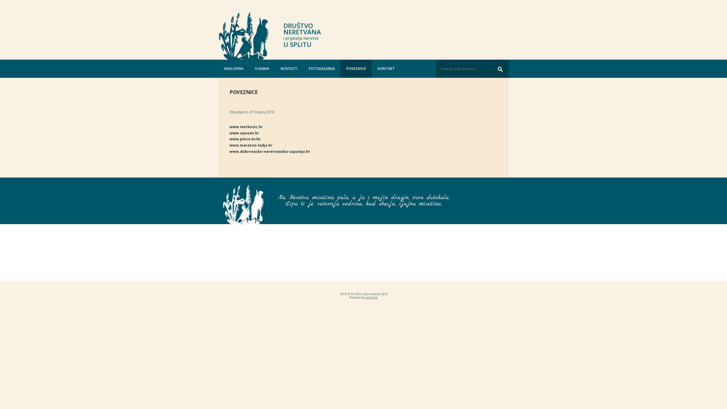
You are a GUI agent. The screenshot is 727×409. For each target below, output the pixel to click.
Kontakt (386, 68)
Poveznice (356, 68)
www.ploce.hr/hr (245, 138)
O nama (262, 68)
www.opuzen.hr (244, 132)
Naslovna (233, 68)
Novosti (289, 68)
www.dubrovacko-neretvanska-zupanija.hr (269, 151)
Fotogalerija (322, 68)
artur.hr (372, 297)
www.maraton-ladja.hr (250, 145)
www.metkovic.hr (246, 126)
